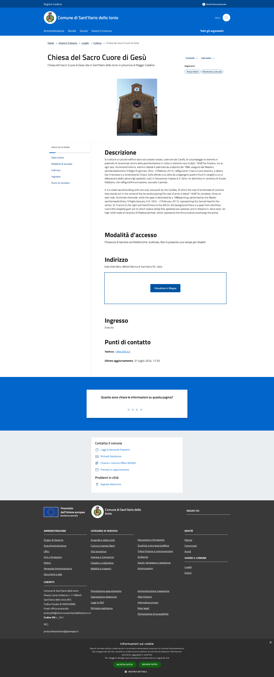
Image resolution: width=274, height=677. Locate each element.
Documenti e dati (53, 574)
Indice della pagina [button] (60, 147)
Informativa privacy (148, 602)
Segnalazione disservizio (104, 597)
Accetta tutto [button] (125, 664)
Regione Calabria (53, 4)
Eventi (188, 573)
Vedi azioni (206, 58)
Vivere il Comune (68, 43)
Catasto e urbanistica (102, 563)
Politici (47, 563)
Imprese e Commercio (102, 557)
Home (51, 43)
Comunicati (191, 546)
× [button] (270, 642)
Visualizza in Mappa (165, 288)
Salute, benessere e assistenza (154, 563)
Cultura (97, 43)
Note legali (143, 608)
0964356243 (123, 351)
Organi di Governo (53, 540)
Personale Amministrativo (58, 568)
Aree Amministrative (55, 546)
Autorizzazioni (145, 568)
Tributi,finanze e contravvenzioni (155, 551)
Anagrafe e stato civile (103, 540)
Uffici (46, 551)
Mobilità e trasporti (101, 568)
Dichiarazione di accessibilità (153, 614)
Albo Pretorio (145, 597)
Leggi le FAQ (97, 602)
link (167, 658)
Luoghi (85, 43)
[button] (137, 671)
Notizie (188, 540)
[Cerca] (226, 17)
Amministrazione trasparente (153, 591)
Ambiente (143, 557)
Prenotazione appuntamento (106, 591)
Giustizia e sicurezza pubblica (153, 545)
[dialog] (137, 658)
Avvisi (188, 551)
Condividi (190, 58)
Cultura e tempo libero (103, 546)
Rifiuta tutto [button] (149, 664)
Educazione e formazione (151, 540)
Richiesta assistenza (102, 608)
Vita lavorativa (98, 551)
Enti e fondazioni (53, 557)
